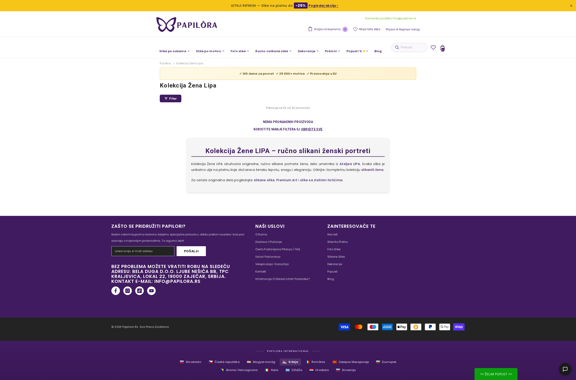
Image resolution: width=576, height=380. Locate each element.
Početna (165, 63)
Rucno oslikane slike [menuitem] (271, 51)
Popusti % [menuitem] (354, 51)
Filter (173, 98)
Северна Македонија (351, 362)
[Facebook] (115, 290)
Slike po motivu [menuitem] (208, 51)
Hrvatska (319, 370)
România (315, 362)
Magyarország (261, 362)
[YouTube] (151, 290)
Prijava (391, 29)
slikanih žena (372, 170)
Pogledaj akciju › (323, 5)
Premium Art (287, 180)
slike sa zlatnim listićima (321, 180)
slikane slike (264, 180)
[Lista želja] (433, 47)
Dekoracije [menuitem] (306, 51)
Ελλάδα (294, 370)
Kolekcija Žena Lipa (189, 63)
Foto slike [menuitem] (238, 51)
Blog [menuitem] (378, 51)
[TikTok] (139, 290)
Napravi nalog (409, 29)
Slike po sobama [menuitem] (172, 51)
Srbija (290, 362)
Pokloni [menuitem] (331, 51)
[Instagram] (127, 290)
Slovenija (346, 370)
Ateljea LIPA (350, 164)
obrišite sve (311, 129)
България (386, 362)
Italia (271, 370)
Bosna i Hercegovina (239, 370)
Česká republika (224, 362)
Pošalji (191, 251)
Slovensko (190, 362)
